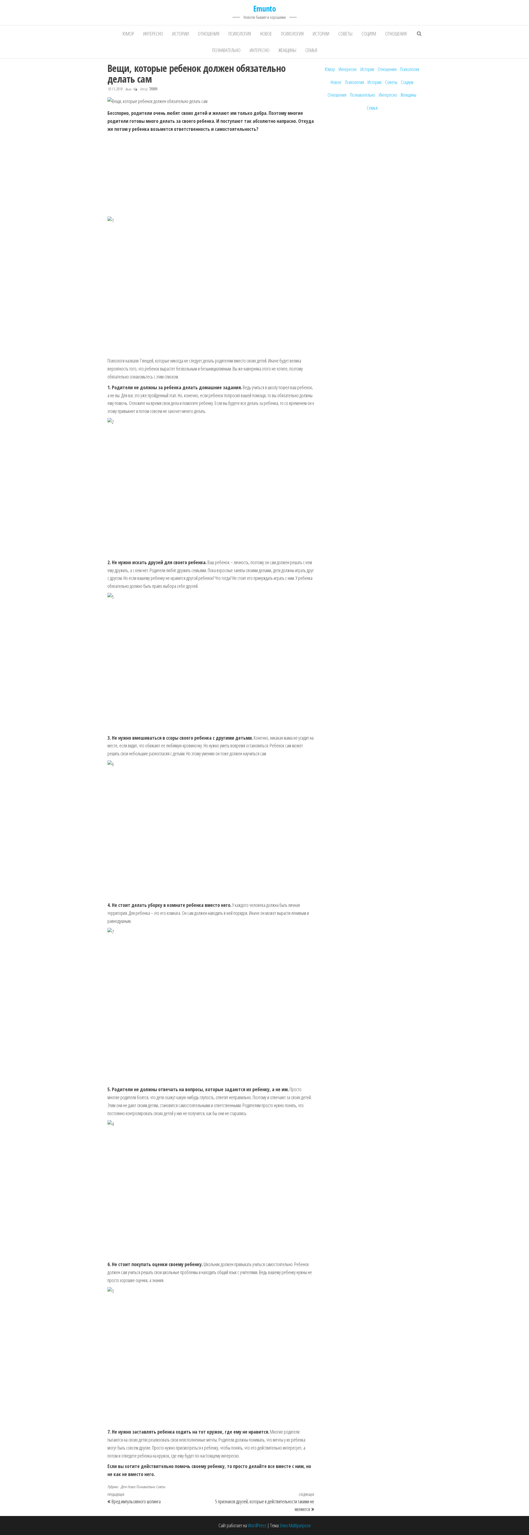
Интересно (153, 33)
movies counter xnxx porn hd (130, 1203)
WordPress (257, 1525)
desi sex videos (120, 1124)
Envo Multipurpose (295, 1525)
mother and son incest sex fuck (132, 1243)
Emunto (264, 8)
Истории (180, 33)
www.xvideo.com (121, 1227)
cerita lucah (116, 1155)
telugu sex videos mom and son (132, 1131)
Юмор (128, 33)
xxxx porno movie (121, 1195)
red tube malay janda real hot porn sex (138, 1171)
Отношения (208, 33)
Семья (311, 50)
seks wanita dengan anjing (128, 1179)
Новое (266, 33)
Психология (239, 33)
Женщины (287, 50)
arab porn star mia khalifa (127, 1211)
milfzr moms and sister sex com (132, 1219)
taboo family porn (121, 1235)
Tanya (153, 88)
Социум (368, 33)
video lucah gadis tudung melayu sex (136, 1163)
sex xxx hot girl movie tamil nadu (133, 1139)
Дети (123, 1486)
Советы (345, 33)
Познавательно (226, 50)
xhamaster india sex (123, 1147)
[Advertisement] (210, 174)
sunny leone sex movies (126, 1187)
